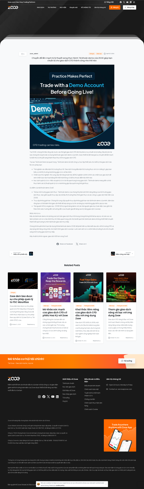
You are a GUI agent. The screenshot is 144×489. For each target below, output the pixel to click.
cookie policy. (60, 485)
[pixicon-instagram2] (39, 396)
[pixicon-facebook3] (44, 396)
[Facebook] (120, 2)
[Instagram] (134, 2)
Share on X (82, 244)
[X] (124, 2)
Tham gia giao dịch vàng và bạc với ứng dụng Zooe (120, 312)
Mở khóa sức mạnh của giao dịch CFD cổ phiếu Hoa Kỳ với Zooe (55, 312)
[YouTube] (127, 2)
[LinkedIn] (130, 2)
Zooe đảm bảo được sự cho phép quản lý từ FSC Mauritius (21, 299)
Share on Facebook (66, 244)
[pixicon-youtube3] (53, 396)
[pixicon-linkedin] (57, 396)
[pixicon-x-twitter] (48, 396)
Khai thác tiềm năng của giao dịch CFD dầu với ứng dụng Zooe (87, 314)
